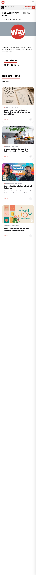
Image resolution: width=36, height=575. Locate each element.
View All (5, 81)
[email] (5, 65)
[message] (8, 65)
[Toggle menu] (33, 2)
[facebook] (12, 65)
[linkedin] (18, 65)
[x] (15, 65)
